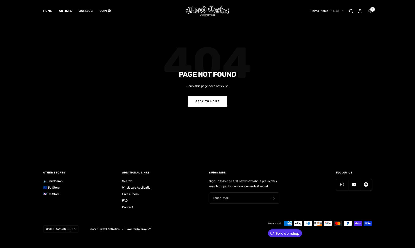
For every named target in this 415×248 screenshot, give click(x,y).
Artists (65, 11)
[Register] (273, 198)
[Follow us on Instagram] (342, 185)
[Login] (360, 11)
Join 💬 (105, 11)
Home (47, 11)
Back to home (207, 101)
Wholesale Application (137, 187)
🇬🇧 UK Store (51, 194)
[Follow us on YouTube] (354, 185)
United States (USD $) (324, 11)
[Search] (351, 11)
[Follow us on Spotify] (366, 185)
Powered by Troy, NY (138, 229)
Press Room (130, 194)
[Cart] (369, 11)
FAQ (125, 200)
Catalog (86, 11)
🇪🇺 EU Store (51, 187)
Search (127, 181)
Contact (127, 207)
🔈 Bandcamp (52, 181)
